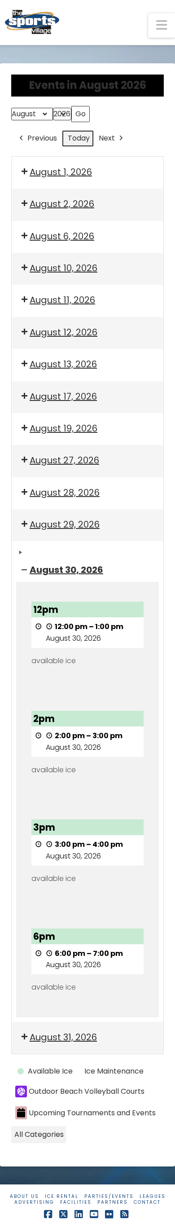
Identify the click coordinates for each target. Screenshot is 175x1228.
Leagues (153, 1196)
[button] (161, 25)
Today (79, 138)
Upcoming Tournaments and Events (92, 1113)
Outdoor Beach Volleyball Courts (86, 1091)
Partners (112, 1202)
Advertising (34, 1202)
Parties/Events (109, 1196)
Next (107, 138)
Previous (42, 138)
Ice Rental (62, 1196)
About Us (24, 1196)
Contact (147, 1202)
